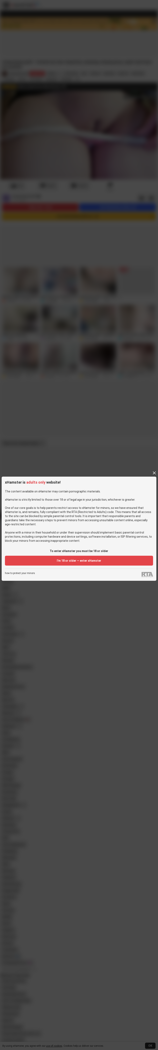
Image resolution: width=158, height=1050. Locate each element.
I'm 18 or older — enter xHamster (79, 560)
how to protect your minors (20, 573)
